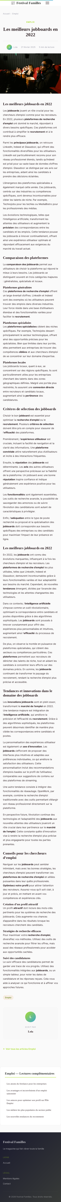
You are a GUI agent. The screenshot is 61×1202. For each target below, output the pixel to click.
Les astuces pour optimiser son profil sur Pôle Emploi (28, 1101)
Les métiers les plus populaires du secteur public (29, 1110)
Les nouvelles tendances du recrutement (25, 1116)
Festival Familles (26, 3)
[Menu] (47, 3)
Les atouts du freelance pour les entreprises (26, 1083)
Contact (7, 1183)
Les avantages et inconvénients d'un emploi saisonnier (27, 1092)
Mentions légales (11, 1178)
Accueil (6, 13)
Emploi (15, 13)
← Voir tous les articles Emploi (19, 1049)
